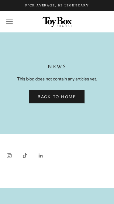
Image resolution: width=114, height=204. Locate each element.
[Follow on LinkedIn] (41, 156)
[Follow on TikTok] (25, 156)
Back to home (57, 96)
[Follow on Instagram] (9, 156)
